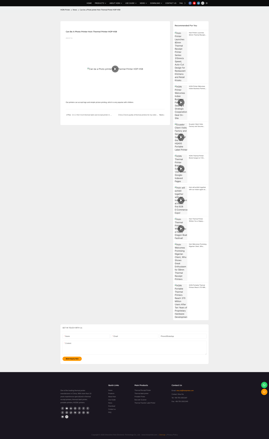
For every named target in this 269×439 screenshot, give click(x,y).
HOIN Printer (65, 10)
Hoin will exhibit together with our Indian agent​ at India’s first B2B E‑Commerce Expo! (197, 188)
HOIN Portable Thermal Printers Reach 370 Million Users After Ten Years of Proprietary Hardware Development (198, 286)
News (75, 10)
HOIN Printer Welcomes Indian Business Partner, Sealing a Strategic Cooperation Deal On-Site (197, 87)
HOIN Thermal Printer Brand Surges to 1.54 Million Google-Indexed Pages (197, 157)
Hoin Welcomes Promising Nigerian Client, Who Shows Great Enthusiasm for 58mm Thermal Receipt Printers (197, 245)
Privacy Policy (172, 435)
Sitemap (162, 435)
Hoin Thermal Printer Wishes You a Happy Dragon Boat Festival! (196, 220)
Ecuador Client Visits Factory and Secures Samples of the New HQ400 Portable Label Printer (196, 125)
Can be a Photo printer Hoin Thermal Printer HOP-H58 (100, 10)
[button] (184, 3)
